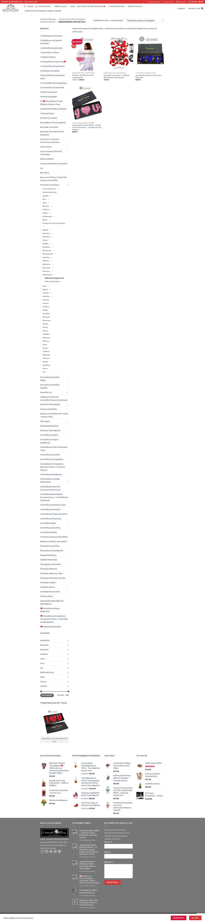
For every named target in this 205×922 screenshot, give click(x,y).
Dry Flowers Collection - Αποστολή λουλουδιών (50, 140)
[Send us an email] (195, 2)
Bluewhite (44, 645)
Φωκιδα (45, 362)
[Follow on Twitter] (193, 2)
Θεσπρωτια (46, 250)
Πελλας (45, 327)
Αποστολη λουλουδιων (72, 19)
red (41, 168)
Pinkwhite (44, 649)
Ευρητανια (46, 233)
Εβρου (44, 220)
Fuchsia (43, 681)
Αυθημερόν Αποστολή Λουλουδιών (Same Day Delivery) (54, 398)
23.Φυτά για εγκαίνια (48, 92)
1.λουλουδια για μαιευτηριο (51, 48)
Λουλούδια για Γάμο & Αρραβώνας (49, 441)
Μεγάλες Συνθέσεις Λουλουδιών (53, 541)
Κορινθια (45, 293)
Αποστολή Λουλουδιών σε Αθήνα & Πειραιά (43, 11)
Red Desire (44, 172)
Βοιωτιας (45, 206)
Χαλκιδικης (46, 365)
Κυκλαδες (46, 296)
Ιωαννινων (46, 257)
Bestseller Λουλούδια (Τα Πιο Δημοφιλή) (52, 133)
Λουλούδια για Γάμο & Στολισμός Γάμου (53, 448)
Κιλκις (44, 286)
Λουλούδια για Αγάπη (49, 435)
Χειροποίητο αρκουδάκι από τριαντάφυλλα (52, 602)
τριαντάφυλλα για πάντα (50, 591)
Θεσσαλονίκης (47, 254)
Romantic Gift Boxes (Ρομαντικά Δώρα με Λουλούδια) (53, 178)
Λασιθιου (45, 307)
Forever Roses (44, 6)
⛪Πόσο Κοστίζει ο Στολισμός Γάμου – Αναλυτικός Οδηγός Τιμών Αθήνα (87, 864)
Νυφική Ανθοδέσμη (48, 555)
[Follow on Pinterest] (199, 2)
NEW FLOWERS (47, 159)
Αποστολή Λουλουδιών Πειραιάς (50, 386)
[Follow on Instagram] (190, 2)
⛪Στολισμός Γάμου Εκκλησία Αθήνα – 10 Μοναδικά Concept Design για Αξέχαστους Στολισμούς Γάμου (88, 849)
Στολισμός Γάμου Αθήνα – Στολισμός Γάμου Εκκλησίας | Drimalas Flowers (89, 833)
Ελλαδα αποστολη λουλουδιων (53, 223)
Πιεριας (45, 331)
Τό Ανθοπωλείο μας (154, 2)
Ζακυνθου (46, 237)
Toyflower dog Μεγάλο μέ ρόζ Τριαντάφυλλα (83, 76)
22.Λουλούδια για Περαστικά (52, 87)
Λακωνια (45, 300)
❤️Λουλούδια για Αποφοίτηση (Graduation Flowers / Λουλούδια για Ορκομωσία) (54, 619)
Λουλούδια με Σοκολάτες (50, 528)
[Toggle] (67, 146)
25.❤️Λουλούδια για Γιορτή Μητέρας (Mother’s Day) (51, 102)
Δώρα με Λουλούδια (48, 409)
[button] (181, 1)
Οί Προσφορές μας (117, 6)
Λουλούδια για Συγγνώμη (50, 518)
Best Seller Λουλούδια (49, 127)
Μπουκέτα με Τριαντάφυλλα (51, 550)
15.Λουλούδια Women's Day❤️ (53, 61)
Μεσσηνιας (46, 320)
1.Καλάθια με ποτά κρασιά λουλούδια (51, 41)
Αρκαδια (45, 196)
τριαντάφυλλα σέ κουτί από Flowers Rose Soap (148, 76)
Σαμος (44, 344)
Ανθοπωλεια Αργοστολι (54, 278)
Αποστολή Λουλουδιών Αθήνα (50, 378)
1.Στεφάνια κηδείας (48, 57)
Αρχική (30, 6)
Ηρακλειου (46, 247)
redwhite (44, 654)
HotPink (43, 686)
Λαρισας (45, 303)
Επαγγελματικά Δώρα (49, 426)
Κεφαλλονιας (47, 21)
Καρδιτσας (46, 264)
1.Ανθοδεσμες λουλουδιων (51, 36)
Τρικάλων (46, 351)
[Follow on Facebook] (188, 2)
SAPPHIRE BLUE (47, 672)
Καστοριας (46, 268)
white (42, 659)
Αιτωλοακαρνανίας (49, 189)
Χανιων (45, 368)
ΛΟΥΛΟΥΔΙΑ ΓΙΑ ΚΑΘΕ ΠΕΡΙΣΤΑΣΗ (50, 480)
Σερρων (45, 348)
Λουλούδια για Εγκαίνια (50, 454)
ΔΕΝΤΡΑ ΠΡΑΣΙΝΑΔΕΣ (50, 404)
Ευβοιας (45, 230)
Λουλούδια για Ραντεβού (50, 509)
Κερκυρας (46, 271)
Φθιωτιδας (46, 355)
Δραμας (45, 213)
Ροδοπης (45, 341)
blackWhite (45, 640)
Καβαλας (45, 261)
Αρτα (44, 199)
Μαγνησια (46, 317)
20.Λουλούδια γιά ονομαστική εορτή (52, 76)
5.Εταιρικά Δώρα (47, 113)
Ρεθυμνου (46, 338)
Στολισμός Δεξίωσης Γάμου (51, 573)
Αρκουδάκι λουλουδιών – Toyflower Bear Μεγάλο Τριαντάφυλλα (117, 76)
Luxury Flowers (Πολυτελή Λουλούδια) (51, 153)
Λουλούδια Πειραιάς (48, 532)
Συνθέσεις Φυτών (47, 587)
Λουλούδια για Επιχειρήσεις (51, 459)
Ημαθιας (45, 243)
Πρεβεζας (45, 334)
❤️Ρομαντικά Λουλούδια (50, 626)
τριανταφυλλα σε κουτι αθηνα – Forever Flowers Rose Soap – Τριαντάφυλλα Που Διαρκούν (87, 127)
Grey (42, 663)
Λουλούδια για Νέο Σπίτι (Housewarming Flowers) (50, 488)
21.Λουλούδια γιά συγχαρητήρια (53, 83)
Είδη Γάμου (45, 421)
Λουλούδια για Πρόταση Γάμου (53, 505)
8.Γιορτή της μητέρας (48, 118)
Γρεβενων (46, 209)
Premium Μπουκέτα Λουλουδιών (54, 163)
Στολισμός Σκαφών (48, 582)
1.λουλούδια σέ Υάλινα (49, 52)
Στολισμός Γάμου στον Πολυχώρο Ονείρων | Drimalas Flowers (88, 902)
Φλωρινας (46, 358)
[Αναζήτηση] (25, 6)
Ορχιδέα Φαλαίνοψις (48, 559)
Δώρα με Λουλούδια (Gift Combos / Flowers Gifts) (54, 415)
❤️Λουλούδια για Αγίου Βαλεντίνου (50, 610)
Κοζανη (45, 289)
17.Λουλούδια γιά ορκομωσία (52, 66)
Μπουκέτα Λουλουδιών (50, 546)
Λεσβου (45, 310)
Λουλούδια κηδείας (48, 523)
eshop (72, 6)
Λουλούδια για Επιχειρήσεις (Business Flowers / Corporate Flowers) (52, 467)
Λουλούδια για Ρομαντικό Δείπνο (54, 514)
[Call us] (197, 2)
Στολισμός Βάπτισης (48, 569)
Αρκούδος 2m (46, 392)
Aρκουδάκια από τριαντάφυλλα (53, 122)
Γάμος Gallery (60, 6)
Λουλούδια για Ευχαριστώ (51, 474)
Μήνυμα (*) (108, 862)
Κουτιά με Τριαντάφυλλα (50, 430)
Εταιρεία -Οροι (168, 2)
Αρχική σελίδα (48, 19)
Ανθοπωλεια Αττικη (49, 192)
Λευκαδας (46, 313)
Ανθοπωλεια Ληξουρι (52, 281)
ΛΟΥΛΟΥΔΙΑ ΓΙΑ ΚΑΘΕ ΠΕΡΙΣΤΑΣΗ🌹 (91, 6)
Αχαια (44, 203)
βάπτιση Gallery (135, 6)
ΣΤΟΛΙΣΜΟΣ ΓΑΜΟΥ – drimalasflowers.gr (88, 891)
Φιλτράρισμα (47, 695)
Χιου (44, 372)
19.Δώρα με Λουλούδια (49, 71)
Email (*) (107, 852)
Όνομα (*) (108, 842)
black (42, 677)
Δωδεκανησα (47, 216)
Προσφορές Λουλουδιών (50, 564)
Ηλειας (44, 240)
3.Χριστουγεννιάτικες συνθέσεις (53, 109)
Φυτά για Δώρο (46, 596)
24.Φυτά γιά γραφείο (48, 96)
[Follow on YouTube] (202, 2)
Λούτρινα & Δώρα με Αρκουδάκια (54, 537)
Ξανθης (45, 324)
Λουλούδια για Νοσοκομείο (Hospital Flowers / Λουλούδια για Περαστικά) (54, 497)
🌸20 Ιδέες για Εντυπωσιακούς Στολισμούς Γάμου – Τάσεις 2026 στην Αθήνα (89, 879)
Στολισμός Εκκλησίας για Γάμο (52, 578)
